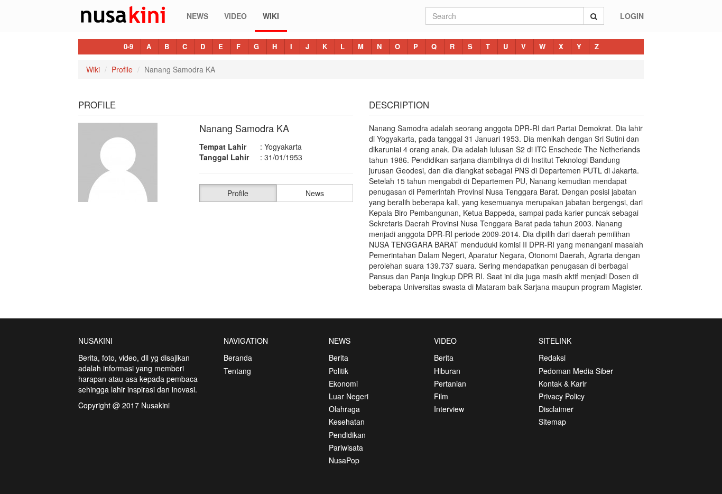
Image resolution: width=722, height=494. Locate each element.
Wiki (271, 16)
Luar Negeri (348, 396)
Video (235, 16)
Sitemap (552, 421)
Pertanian (450, 383)
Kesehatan (347, 421)
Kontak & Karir (563, 383)
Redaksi (552, 357)
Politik (338, 370)
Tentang (237, 370)
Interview (449, 409)
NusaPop (344, 460)
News (197, 16)
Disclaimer (556, 409)
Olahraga (344, 409)
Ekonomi (343, 383)
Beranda (238, 357)
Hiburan (447, 370)
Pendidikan (347, 434)
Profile (122, 69)
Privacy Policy (562, 396)
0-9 (128, 46)
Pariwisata (346, 447)
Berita (338, 357)
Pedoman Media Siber (576, 370)
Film (441, 396)
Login (632, 16)
